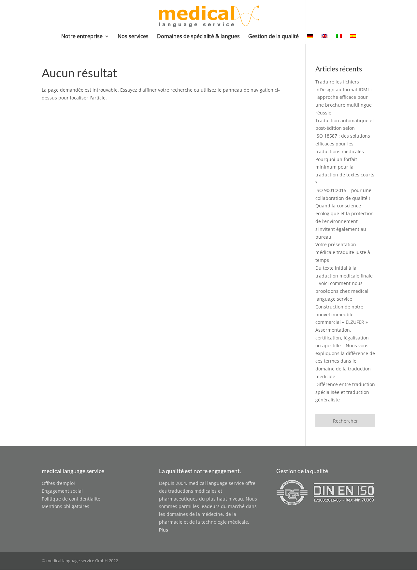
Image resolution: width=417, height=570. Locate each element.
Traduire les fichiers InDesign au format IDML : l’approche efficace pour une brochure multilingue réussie (343, 97)
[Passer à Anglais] (324, 39)
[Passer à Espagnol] (353, 39)
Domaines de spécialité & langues (198, 37)
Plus (163, 530)
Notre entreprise (82, 37)
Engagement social (62, 491)
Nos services (133, 37)
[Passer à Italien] (339, 39)
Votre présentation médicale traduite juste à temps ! (342, 252)
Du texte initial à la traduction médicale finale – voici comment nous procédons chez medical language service (344, 283)
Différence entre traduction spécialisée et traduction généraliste (345, 392)
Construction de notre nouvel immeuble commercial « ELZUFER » (341, 314)
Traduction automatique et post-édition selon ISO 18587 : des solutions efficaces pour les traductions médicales (344, 136)
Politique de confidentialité (71, 499)
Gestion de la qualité (273, 37)
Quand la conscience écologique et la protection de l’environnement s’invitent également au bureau (344, 221)
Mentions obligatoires (65, 506)
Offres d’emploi (58, 483)
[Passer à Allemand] (310, 39)
